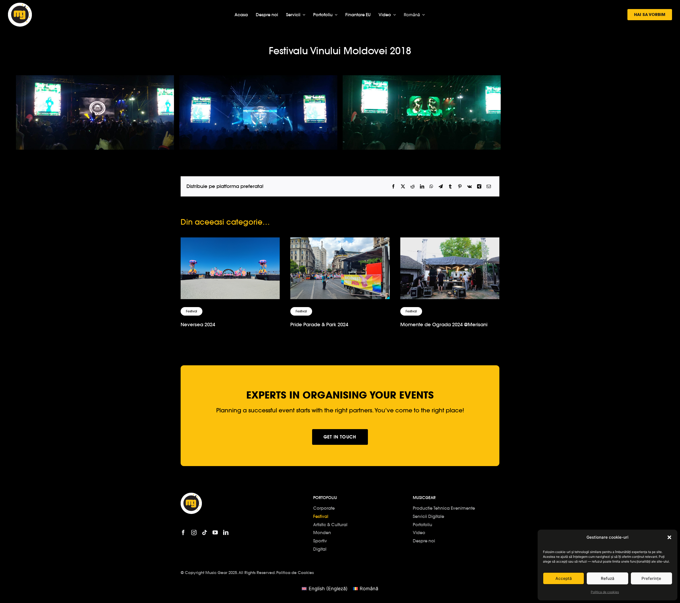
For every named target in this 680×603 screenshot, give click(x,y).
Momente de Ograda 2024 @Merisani (443, 324)
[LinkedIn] (422, 186)
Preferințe (651, 578)
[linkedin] (225, 532)
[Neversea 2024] (230, 242)
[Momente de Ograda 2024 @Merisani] (449, 242)
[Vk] (469, 186)
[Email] (489, 186)
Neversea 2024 (198, 324)
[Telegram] (440, 186)
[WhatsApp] (431, 186)
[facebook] (183, 532)
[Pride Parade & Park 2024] (339, 242)
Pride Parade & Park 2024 (319, 324)
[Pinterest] (460, 186)
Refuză (607, 578)
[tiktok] (204, 532)
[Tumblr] (450, 186)
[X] (403, 186)
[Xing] (479, 186)
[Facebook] (393, 186)
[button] (669, 537)
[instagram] (194, 532)
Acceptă (563, 578)
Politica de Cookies (295, 572)
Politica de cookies (605, 592)
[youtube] (215, 532)
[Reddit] (412, 186)
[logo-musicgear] (20, 5)
